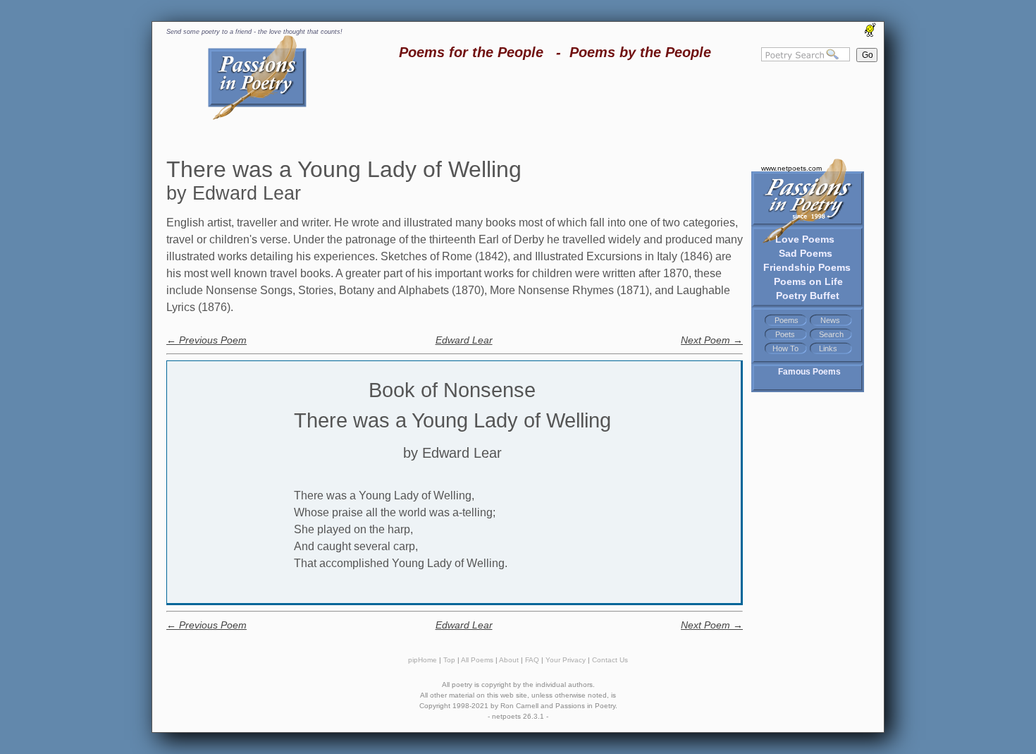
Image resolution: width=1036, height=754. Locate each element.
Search (831, 334)
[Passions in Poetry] (257, 117)
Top (449, 660)
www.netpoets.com (791, 168)
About (509, 660)
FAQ (532, 660)
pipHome (422, 660)
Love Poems (804, 239)
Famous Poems (809, 372)
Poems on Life (808, 281)
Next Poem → (712, 340)
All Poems (477, 660)
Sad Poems (805, 253)
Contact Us (610, 660)
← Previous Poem (206, 340)
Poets (785, 334)
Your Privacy (565, 660)
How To (785, 348)
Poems (786, 320)
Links (828, 348)
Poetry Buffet (807, 295)
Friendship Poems (807, 267)
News (830, 320)
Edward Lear (464, 340)
